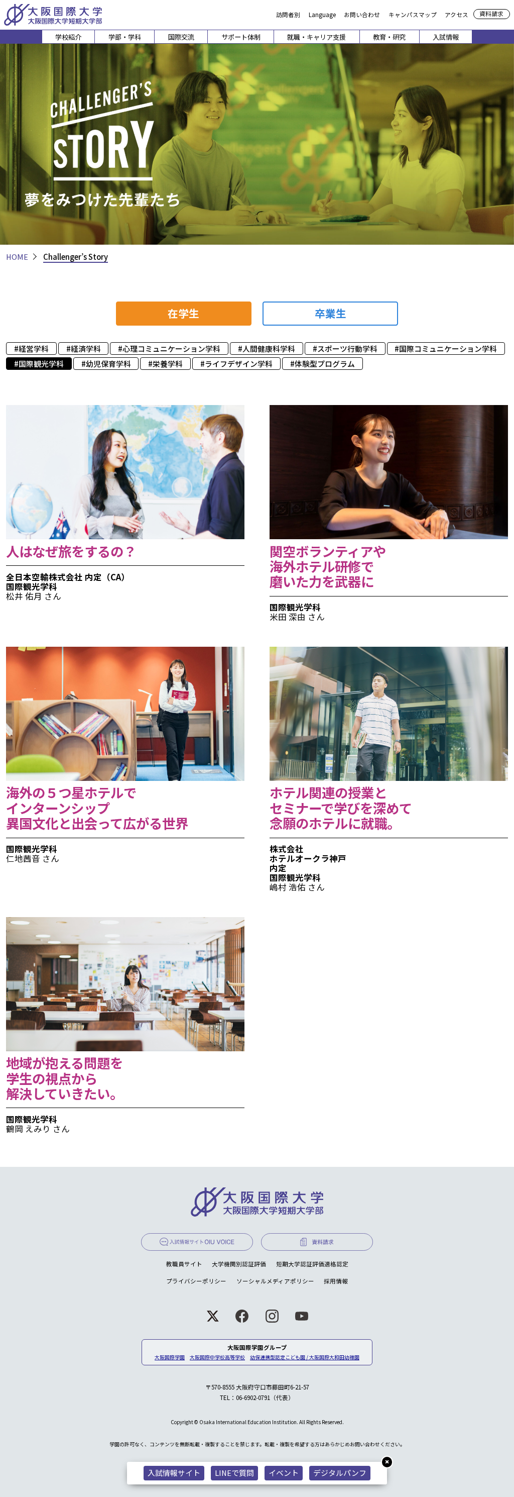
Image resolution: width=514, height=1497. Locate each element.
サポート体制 (241, 37)
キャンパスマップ (413, 14)
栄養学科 (168, 363)
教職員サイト (184, 1264)
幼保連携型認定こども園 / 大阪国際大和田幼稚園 (304, 1357)
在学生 (183, 313)
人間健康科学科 (268, 348)
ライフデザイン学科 (239, 363)
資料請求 (491, 14)
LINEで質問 (234, 1472)
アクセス (456, 14)
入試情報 (446, 37)
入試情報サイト (174, 1472)
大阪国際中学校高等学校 (217, 1357)
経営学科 (34, 348)
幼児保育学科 (108, 363)
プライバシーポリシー (196, 1281)
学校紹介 (68, 37)
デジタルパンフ (339, 1472)
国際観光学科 (41, 363)
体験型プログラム (325, 363)
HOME (17, 256)
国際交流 (181, 37)
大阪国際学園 (170, 1357)
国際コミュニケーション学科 (448, 348)
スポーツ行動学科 (347, 348)
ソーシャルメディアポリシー (275, 1281)
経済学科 (86, 348)
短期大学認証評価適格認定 (312, 1264)
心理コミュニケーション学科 (171, 348)
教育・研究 (389, 37)
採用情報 (336, 1281)
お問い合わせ (362, 14)
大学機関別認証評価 (239, 1264)
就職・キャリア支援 (316, 37)
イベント (284, 1472)
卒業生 (330, 313)
